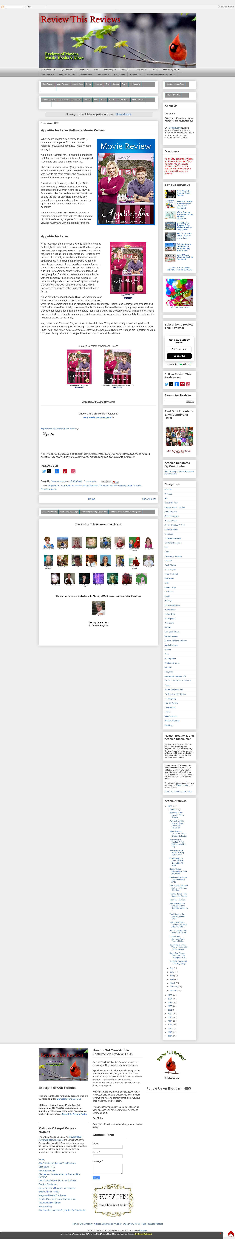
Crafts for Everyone (173, 543)
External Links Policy (49, 1192)
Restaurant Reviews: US (175, 676)
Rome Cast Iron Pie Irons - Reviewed (177, 931)
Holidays (87, 100)
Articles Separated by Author (107, 1224)
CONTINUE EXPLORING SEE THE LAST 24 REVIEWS (179, 269)
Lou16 (154, 70)
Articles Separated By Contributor (160, 74)
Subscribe (179, 356)
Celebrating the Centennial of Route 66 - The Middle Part (184, 247)
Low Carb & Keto (172, 632)
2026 (170, 806)
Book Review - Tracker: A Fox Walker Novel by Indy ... (177, 843)
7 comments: (90, 481)
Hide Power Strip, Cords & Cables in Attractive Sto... (178, 924)
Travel (124, 84)
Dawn (96, 70)
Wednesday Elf (109, 70)
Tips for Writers (123, 100)
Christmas (169, 534)
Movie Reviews (62, 84)
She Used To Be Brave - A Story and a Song (184, 235)
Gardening (98, 84)
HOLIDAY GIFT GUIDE (178, 307)
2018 (170, 1021)
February (174, 987)
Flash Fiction (170, 565)
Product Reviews (49, 100)
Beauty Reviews (49, 89)
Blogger (143, 1231)
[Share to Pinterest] (110, 481)
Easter (167, 552)
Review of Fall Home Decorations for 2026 (178, 879)
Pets (96, 100)
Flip (116, 482)
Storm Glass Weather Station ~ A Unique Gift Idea (178, 887)
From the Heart (137, 100)
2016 (170, 1028)
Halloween (169, 592)
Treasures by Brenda (171, 70)
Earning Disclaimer (48, 1184)
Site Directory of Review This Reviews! (57, 1163)
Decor (88, 84)
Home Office (170, 614)
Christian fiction (171, 529)
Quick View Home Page (69, 512)
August (173, 809)
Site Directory (85, 1224)
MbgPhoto (84, 70)
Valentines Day (171, 716)
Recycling (169, 672)
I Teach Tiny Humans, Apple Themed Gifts (177, 938)
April (172, 979)
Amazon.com (182, 785)
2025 (170, 995)
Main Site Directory (50, 512)
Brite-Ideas (125, 70)
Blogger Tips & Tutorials (175, 507)
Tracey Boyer (119, 74)
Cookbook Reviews (173, 538)
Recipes (116, 84)
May (172, 976)
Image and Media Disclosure (52, 1195)
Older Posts (149, 498)
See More (46, 104)
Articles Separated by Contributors (94, 512)
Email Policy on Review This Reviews (57, 1188)
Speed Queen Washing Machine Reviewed (185, 257)
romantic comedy (117, 485)
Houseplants (170, 618)
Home (91, 498)
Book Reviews (48, 84)
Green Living (170, 587)
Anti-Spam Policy (47, 1171)
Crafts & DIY (76, 100)
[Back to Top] (231, 1234)
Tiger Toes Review (177, 900)
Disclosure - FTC (47, 1167)
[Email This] (102, 481)
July (172, 968)
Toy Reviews (63, 100)
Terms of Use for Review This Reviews (57, 1199)
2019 (170, 1017)
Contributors (175, 128)
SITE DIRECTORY (173, 95)
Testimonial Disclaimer (50, 1203)
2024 (170, 999)
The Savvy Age (47, 74)
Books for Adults (172, 516)
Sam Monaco (103, 74)
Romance (103, 485)
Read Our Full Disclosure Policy (178, 791)
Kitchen (168, 627)
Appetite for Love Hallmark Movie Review (73, 130)
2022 (170, 1006)
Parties (168, 649)
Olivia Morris (141, 70)
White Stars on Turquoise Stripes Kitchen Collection (185, 215)
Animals (168, 489)
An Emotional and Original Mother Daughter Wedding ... (178, 906)
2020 (170, 1013)
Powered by (172, 364)
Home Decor (170, 609)
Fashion (168, 560)
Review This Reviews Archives (178, 681)
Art (166, 498)
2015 (170, 1032)
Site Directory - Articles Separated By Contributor (62, 1210)
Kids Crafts (169, 623)
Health (111, 100)
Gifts (107, 84)
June (172, 972)
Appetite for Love (56, 485)
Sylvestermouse (67, 70)
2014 (170, 1036)
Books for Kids (171, 520)
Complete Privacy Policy (74, 1114)
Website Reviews (172, 721)
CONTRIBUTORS (48, 70)
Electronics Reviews (173, 556)
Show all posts (123, 114)
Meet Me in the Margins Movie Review (184, 193)
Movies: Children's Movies (176, 641)
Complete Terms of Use (69, 1099)
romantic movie (134, 485)
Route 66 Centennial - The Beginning (178, 962)
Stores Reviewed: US (174, 689)
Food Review (170, 569)
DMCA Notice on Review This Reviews (57, 1180)
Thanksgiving (170, 698)
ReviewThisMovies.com (97, 417)
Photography (135, 84)
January (173, 990)
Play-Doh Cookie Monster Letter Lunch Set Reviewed (184, 204)
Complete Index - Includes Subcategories (125, 512)
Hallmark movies (74, 485)
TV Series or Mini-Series (175, 694)
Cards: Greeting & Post (175, 525)
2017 (170, 1025)
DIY (166, 547)
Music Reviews (77, 84)
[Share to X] (105, 481)
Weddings (169, 725)
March (173, 983)
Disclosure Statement (143, 1234)
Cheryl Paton (135, 74)
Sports (103, 100)
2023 (170, 1002)
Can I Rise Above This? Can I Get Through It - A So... (178, 955)
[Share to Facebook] (107, 481)
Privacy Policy (45, 1206)
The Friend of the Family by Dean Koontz (177, 916)
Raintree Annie (86, 74)
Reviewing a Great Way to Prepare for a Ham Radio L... (178, 947)
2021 (170, 1010)
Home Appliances (172, 605)
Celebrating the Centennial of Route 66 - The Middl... (177, 861)
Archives (168, 494)
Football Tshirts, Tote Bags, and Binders (178, 895)
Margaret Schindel (67, 74)
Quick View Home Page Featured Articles (143, 1224)
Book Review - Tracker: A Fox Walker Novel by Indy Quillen (184, 226)
